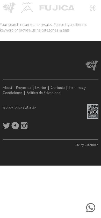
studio (91, 145)
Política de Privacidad (43, 93)
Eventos (41, 87)
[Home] (9, 7)
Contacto (58, 87)
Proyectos (23, 87)
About (7, 87)
